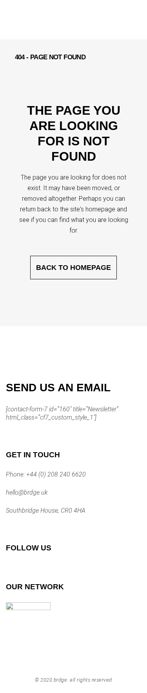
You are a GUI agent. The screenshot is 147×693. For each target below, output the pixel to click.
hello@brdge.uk (27, 492)
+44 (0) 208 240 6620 (55, 474)
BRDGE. (61, 680)
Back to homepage (73, 267)
